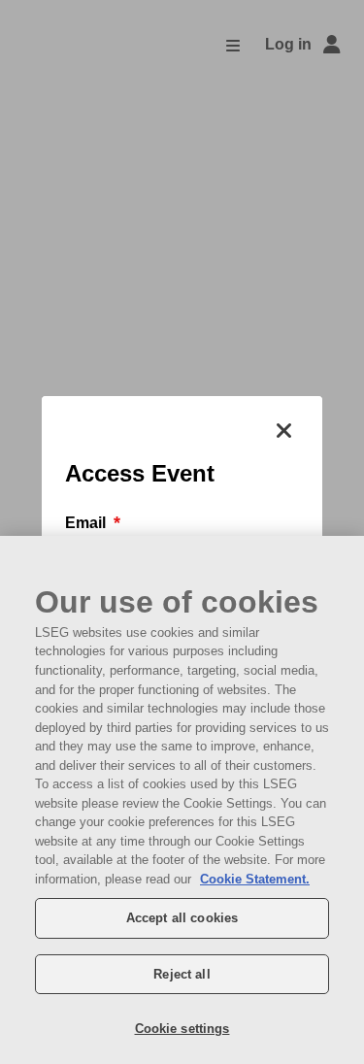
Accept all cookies (182, 918)
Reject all (181, 974)
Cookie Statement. (255, 879)
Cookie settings (182, 1028)
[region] (182, 800)
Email (87, 523)
